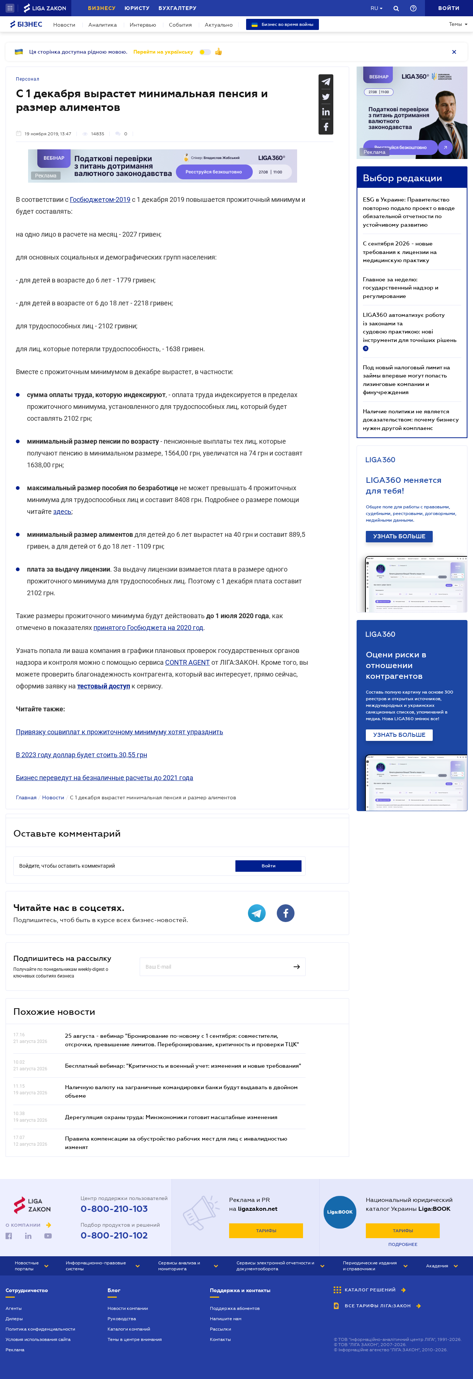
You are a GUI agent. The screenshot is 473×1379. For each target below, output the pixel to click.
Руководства (122, 1318)
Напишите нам (225, 1318)
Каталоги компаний (129, 1329)
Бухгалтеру (178, 8)
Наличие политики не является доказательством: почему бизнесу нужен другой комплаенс (411, 419)
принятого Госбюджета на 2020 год (148, 627)
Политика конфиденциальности (40, 1329)
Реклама (15, 1349)
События (180, 25)
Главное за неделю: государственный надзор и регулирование (400, 287)
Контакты (220, 1339)
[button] (10, 8)
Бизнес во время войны (287, 24)
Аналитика (102, 25)
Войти (269, 865)
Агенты (14, 1308)
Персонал (28, 79)
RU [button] (374, 8)
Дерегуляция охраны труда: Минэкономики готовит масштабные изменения (171, 1117)
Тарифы (266, 1230)
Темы (455, 24)
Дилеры (14, 1318)
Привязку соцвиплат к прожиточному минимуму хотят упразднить (119, 732)
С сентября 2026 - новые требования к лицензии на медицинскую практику (400, 251)
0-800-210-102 (114, 1235)
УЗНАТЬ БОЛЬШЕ (399, 536)
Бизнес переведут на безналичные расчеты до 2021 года (104, 778)
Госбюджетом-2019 (100, 199)
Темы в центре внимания (135, 1339)
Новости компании (128, 1308)
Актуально (219, 25)
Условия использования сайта (38, 1339)
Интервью (143, 25)
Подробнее (403, 1244)
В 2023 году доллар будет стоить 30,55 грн (81, 755)
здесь (62, 511)
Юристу (137, 8)
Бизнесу (102, 8)
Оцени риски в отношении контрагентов (396, 665)
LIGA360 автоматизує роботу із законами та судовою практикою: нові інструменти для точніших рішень (409, 330)
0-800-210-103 (114, 1208)
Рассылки (220, 1329)
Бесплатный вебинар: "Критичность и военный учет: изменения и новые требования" (183, 1065)
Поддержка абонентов (235, 1308)
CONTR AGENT (187, 662)
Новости (64, 25)
